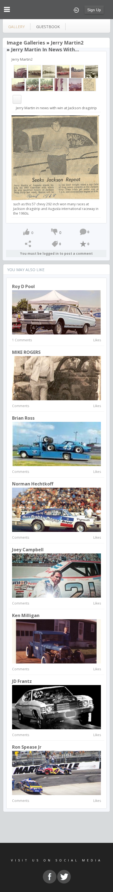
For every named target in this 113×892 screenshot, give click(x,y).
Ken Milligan (25, 615)
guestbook (48, 26)
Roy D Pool (23, 286)
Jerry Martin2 (67, 42)
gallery (16, 26)
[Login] (76, 9)
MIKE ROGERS (26, 352)
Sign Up (94, 10)
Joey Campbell (28, 550)
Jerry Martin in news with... (45, 49)
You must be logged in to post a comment (56, 253)
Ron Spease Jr (26, 747)
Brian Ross (23, 418)
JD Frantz (22, 681)
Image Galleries (26, 42)
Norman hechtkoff (32, 484)
